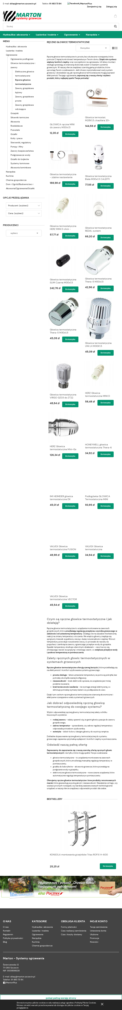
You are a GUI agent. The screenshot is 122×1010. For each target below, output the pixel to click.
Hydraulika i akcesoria (16, 46)
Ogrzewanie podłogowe (22, 59)
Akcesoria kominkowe (21, 167)
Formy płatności (69, 927)
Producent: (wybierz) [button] (18, 205)
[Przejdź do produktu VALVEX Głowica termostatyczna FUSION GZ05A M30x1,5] (63, 528)
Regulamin (8, 934)
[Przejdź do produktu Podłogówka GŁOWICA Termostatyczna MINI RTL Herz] (99, 478)
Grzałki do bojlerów (20, 159)
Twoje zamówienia (98, 927)
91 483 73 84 (55, 3)
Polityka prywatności (13, 938)
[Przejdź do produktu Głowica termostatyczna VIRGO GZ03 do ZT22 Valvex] (63, 376)
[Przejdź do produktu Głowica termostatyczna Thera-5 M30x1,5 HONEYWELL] (99, 260)
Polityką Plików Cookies (85, 1003)
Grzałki (14, 134)
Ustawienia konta (98, 930)
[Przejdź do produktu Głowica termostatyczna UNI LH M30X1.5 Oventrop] (99, 318)
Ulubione (94, 934)
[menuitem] (19, 34)
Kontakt (6, 930)
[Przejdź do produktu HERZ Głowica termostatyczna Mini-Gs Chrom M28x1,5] (63, 427)
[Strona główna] (22, 16)
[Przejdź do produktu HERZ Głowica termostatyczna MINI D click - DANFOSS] (99, 375)
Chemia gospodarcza (16, 180)
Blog (5, 942)
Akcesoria (15, 121)
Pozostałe (15, 130)
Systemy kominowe (20, 163)
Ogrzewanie (11, 55)
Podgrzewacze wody (20, 155)
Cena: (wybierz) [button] (15, 213)
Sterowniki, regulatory (21, 142)
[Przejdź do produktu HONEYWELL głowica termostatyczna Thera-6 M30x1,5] (99, 426)
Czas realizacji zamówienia (73, 930)
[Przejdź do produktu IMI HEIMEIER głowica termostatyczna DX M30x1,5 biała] (63, 478)
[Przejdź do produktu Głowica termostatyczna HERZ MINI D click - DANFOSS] (63, 208)
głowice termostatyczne (63, 757)
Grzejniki (15, 113)
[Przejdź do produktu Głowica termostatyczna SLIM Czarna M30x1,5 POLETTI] (63, 261)
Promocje (94, 938)
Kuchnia (10, 176)
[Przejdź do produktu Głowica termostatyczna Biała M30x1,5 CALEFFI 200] (99, 157)
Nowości (94, 942)
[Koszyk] (116, 15)
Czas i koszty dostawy (71, 934)
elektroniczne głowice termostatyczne (69, 772)
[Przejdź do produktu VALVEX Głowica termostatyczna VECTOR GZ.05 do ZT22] (63, 578)
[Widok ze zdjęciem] (113, 48)
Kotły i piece (16, 138)
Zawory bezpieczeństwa (22, 151)
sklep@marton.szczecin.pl (23, 3)
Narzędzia (10, 171)
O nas (6, 927)
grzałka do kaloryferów (63, 766)
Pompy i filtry (17, 146)
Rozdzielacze (17, 125)
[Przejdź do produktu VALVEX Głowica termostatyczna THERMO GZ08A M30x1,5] (99, 528)
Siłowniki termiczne (20, 117)
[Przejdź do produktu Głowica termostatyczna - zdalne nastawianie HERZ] (63, 156)
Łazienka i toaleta (14, 50)
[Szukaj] (115, 26)
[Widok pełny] (116, 48)
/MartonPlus (85, 3)
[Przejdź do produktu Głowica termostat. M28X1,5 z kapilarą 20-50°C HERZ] (99, 99)
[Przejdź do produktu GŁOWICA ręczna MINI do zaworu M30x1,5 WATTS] (63, 103)
